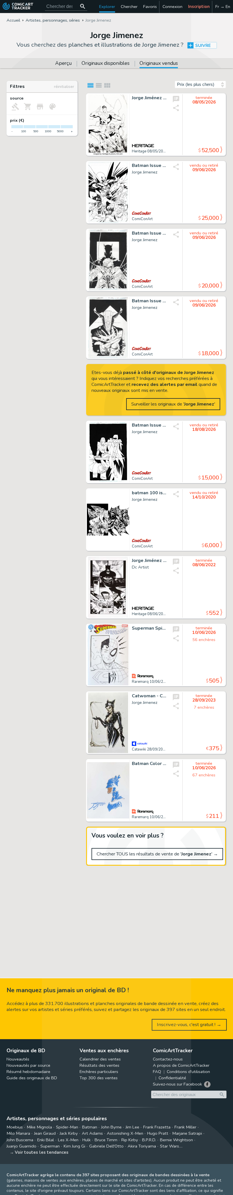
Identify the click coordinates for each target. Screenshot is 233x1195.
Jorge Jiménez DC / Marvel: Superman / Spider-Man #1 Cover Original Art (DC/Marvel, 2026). (149, 98)
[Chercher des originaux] (83, 6)
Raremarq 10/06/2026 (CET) (156, 681)
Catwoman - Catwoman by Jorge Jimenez (149, 696)
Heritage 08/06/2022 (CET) (155, 614)
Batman (89, 1127)
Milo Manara (18, 1133)
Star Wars (169, 1146)
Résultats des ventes (99, 1065)
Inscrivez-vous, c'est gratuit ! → (189, 1024)
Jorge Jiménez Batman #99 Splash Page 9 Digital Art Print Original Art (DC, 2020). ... (149, 561)
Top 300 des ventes (99, 1078)
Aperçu (63, 64)
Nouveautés (18, 1059)
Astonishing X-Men (125, 1133)
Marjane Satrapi (187, 1133)
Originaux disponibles (105, 64)
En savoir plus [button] (42, 1167)
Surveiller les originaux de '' (173, 404)
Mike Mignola (39, 1127)
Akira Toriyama (142, 1146)
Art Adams (92, 1133)
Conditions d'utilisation (188, 1071)
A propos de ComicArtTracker (181, 1065)
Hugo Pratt (157, 1133)
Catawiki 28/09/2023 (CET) (154, 749)
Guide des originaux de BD (32, 1078)
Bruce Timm (106, 1140)
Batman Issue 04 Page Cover (149, 301)
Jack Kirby (69, 1133)
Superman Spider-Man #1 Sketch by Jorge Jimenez (149, 628)
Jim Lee (132, 1127)
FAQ (157, 1071)
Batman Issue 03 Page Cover (149, 233)
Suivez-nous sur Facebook (177, 1084)
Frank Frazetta (156, 1127)
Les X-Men (68, 1140)
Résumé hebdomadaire (28, 1071)
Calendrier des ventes (100, 1059)
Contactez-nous (168, 1059)
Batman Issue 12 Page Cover (149, 425)
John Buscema (20, 1140)
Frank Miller (185, 1127)
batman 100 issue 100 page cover (149, 493)
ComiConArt (142, 219)
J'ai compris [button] (59, 1181)
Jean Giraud (45, 1133)
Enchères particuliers (99, 1071)
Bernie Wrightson (176, 1140)
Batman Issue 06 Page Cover (149, 166)
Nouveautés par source (28, 1065)
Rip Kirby (129, 1140)
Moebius (15, 1127)
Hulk (86, 1140)
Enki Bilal (45, 1140)
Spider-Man (67, 1127)
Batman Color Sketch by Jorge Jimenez (149, 764)
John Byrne (111, 1127)
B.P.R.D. (149, 1140)
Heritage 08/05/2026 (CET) (155, 151)
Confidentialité (172, 1078)
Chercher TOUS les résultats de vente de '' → (157, 854)
